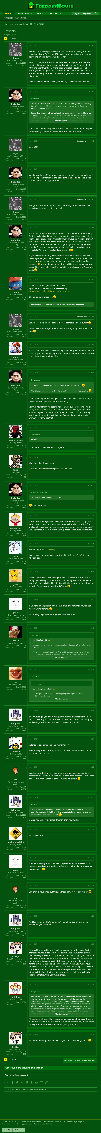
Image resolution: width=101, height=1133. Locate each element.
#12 (92, 457)
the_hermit (15, 528)
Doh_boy (15, 997)
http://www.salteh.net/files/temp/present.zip (49, 291)
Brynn (8, 34)
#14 (92, 515)
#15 (92, 544)
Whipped (15, 723)
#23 (92, 797)
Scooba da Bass (15, 440)
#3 (93, 141)
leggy (16, 682)
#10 (92, 373)
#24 (92, 829)
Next (14, 38)
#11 (92, 427)
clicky (52, 549)
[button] (32, 13)
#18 (92, 628)
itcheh (15, 640)
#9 (93, 345)
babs (15, 357)
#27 (92, 916)
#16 (92, 572)
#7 (93, 280)
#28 (92, 944)
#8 (93, 316)
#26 (92, 886)
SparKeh (16, 751)
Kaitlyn (15, 956)
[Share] (89, 45)
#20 (92, 711)
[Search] (96, 13)
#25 (92, 857)
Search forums (21, 18)
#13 (92, 485)
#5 (93, 199)
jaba (16, 584)
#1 (93, 45)
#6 (93, 227)
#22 (92, 767)
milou (16, 556)
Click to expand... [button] (61, 121)
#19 (92, 669)
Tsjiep (16, 469)
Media (39, 13)
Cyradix (16, 612)
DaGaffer (15, 104)
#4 (93, 169)
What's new (23, 13)
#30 (92, 1034)
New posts (8, 18)
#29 (92, 984)
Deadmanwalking (15, 842)
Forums (8, 13)
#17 (92, 600)
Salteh (15, 292)
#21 (92, 739)
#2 (93, 91)
